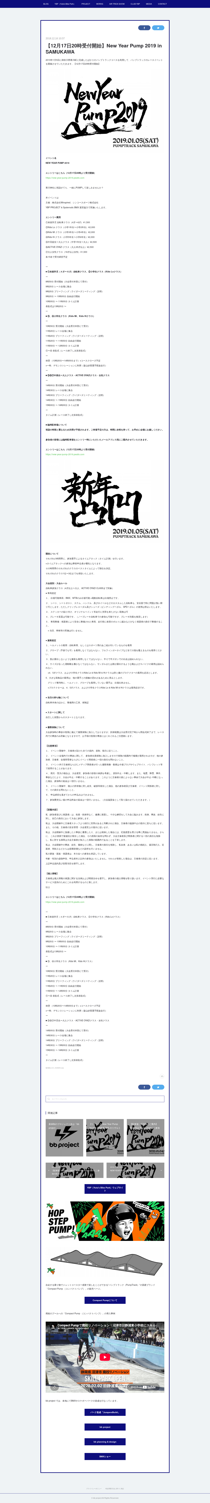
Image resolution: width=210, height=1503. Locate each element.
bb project (105, 1427)
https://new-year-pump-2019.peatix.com (65, 177)
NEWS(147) (50, 1068)
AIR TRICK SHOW (117, 3)
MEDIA (149, 3)
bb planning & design (105, 1442)
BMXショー (105, 1456)
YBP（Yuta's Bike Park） (65, 3)
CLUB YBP (135, 3)
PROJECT (85, 3)
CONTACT (162, 3)
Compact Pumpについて (105, 1300)
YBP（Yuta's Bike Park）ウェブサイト (105, 1189)
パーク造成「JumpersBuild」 (105, 1412)
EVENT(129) (59, 1068)
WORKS (99, 3)
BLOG (45, 3)
